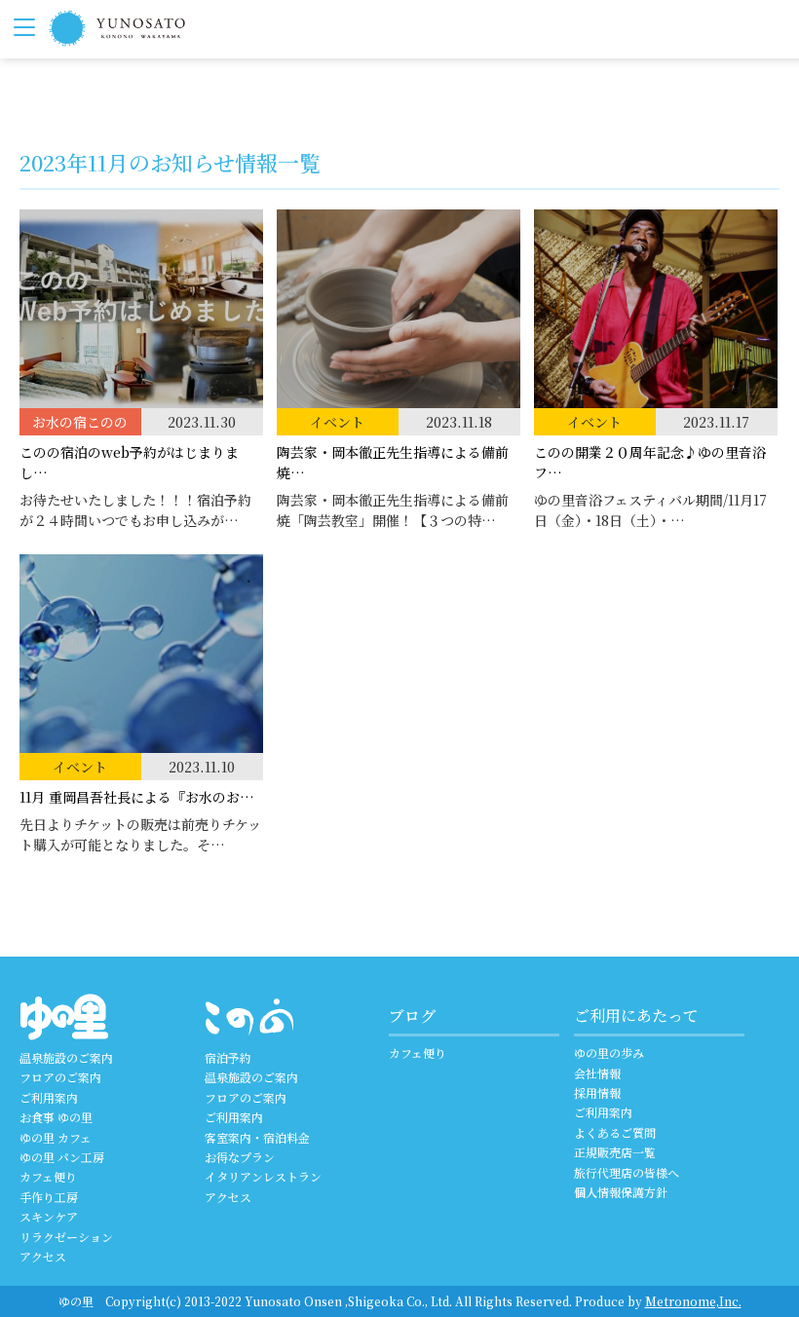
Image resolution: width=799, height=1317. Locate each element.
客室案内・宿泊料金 (257, 1137)
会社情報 (597, 1073)
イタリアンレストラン (263, 1176)
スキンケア (48, 1216)
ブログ (412, 1015)
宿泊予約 (228, 1057)
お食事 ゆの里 (56, 1117)
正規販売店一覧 (615, 1152)
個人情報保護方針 (620, 1192)
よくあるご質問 (615, 1132)
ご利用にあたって (636, 1015)
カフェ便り (48, 1176)
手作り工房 (48, 1196)
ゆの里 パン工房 (61, 1156)
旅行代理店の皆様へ (626, 1172)
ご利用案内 (48, 1097)
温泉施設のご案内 (66, 1057)
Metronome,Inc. (693, 1301)
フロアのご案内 (60, 1077)
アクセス (42, 1256)
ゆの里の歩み (609, 1052)
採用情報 (597, 1092)
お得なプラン (240, 1156)
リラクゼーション (66, 1236)
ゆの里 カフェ (55, 1137)
